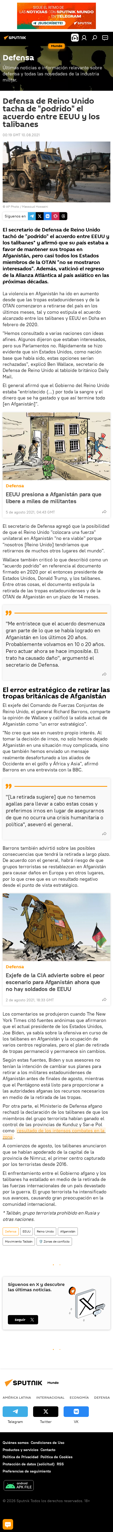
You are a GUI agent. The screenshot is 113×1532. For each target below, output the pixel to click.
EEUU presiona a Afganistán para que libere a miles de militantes (53, 497)
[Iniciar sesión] (84, 37)
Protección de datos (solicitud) (29, 1464)
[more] (104, 511)
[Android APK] (19, 1486)
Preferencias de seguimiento (27, 1471)
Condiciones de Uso (47, 1442)
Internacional (50, 1397)
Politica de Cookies (56, 1456)
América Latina (17, 1397)
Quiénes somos (16, 1442)
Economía (79, 1397)
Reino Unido (45, 1231)
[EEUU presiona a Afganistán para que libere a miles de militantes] (56, 446)
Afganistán (67, 1231)
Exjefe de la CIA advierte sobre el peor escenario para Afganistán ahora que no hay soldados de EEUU (55, 982)
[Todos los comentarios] (8, 1524)
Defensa (15, 486)
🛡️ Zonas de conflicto (54, 1241)
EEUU (26, 1231)
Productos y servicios (20, 1449)
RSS (60, 1464)
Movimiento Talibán (19, 1241)
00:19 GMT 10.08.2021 (21, 135)
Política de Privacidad (20, 1456)
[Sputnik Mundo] (16, 39)
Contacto (47, 1449)
